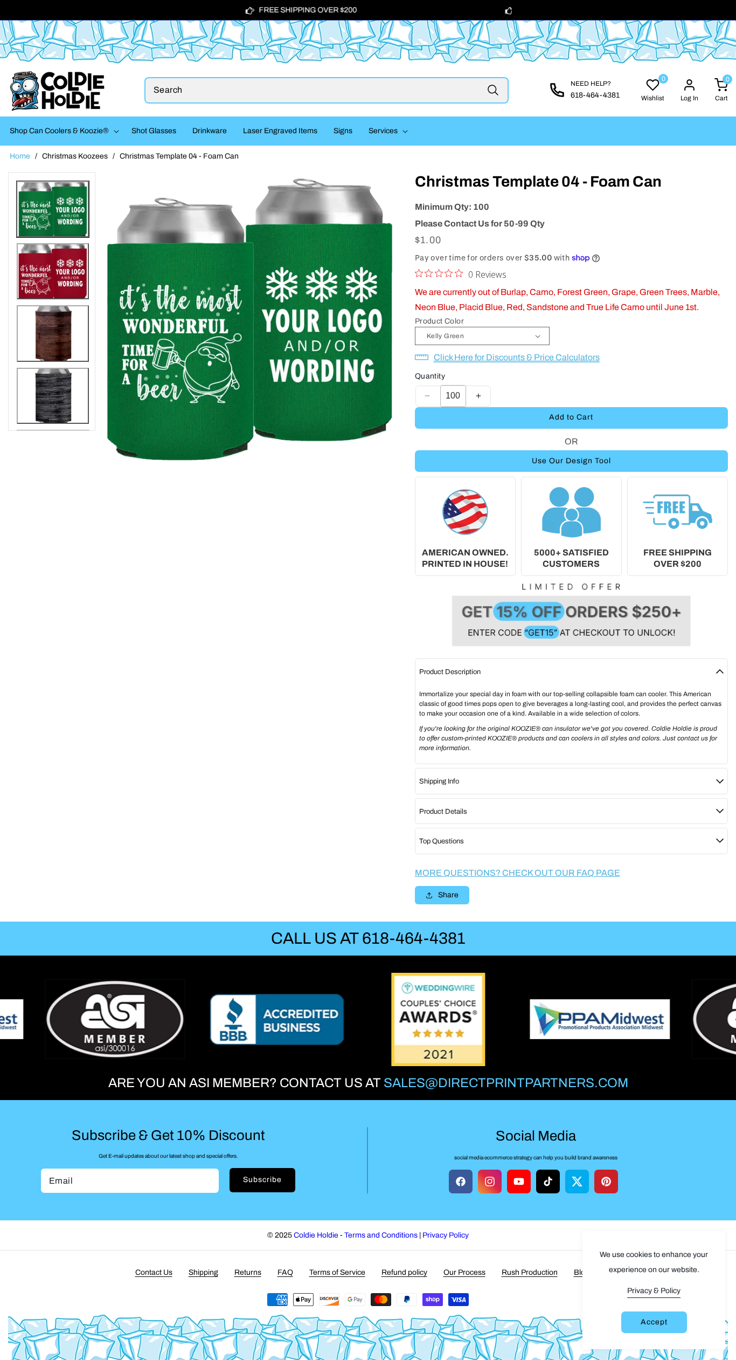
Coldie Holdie (316, 1235)
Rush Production (530, 1272)
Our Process (464, 1272)
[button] (62, 131)
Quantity (430, 376)
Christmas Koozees (75, 156)
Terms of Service (337, 1272)
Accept (654, 1322)
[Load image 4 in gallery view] (53, 396)
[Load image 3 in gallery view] (53, 333)
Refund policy (404, 1272)
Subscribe (262, 1180)
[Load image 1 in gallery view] (53, 209)
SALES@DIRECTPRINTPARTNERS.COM (506, 1083)
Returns (247, 1272)
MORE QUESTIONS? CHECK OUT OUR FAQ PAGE (517, 872)
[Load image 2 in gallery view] (53, 271)
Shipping (203, 1272)
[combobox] (326, 90)
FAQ (285, 1272)
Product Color (439, 321)
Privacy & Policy (654, 1291)
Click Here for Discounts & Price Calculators (517, 357)
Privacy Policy (445, 1235)
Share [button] (448, 895)
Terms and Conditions (381, 1235)
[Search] (493, 90)
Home (20, 156)
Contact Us (153, 1272)
